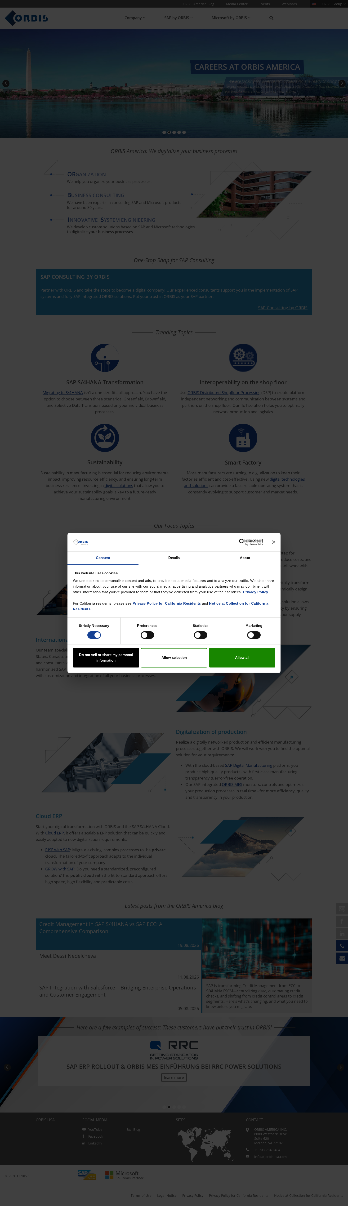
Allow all (242, 658)
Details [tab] (174, 558)
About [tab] (245, 558)
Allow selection (174, 658)
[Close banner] (273, 542)
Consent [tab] (103, 558)
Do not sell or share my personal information (106, 657)
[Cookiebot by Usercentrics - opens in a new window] (242, 542)
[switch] (147, 635)
